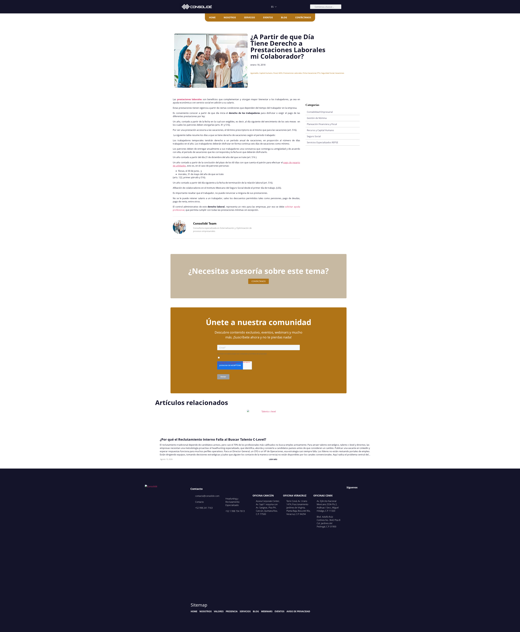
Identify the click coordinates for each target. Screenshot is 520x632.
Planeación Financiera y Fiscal (322, 124)
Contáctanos (303, 17)
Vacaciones (339, 73)
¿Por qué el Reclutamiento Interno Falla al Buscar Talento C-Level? (213, 439)
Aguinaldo (254, 73)
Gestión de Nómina (317, 118)
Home (212, 17)
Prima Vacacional (309, 73)
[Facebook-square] (348, 493)
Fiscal (275, 73)
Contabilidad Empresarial (320, 111)
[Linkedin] (358, 493)
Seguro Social (314, 136)
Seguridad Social (327, 73)
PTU (318, 73)
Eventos (268, 17)
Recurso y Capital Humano (320, 130)
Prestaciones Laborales (292, 73)
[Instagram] (353, 493)
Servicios (249, 17)
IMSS (280, 73)
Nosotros (230, 17)
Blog (284, 17)
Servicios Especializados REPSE (322, 142)
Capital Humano (265, 73)
